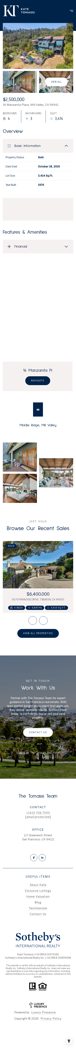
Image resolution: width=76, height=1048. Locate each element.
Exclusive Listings (38, 890)
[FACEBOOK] (33, 857)
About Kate (38, 884)
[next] (43, 620)
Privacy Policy (51, 1018)
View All (56, 82)
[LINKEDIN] (42, 857)
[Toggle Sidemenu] (69, 10)
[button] (38, 732)
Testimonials (38, 908)
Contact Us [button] (38, 914)
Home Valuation (38, 896)
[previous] (32, 620)
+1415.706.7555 (49, 753)
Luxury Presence (43, 1012)
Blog (38, 902)
